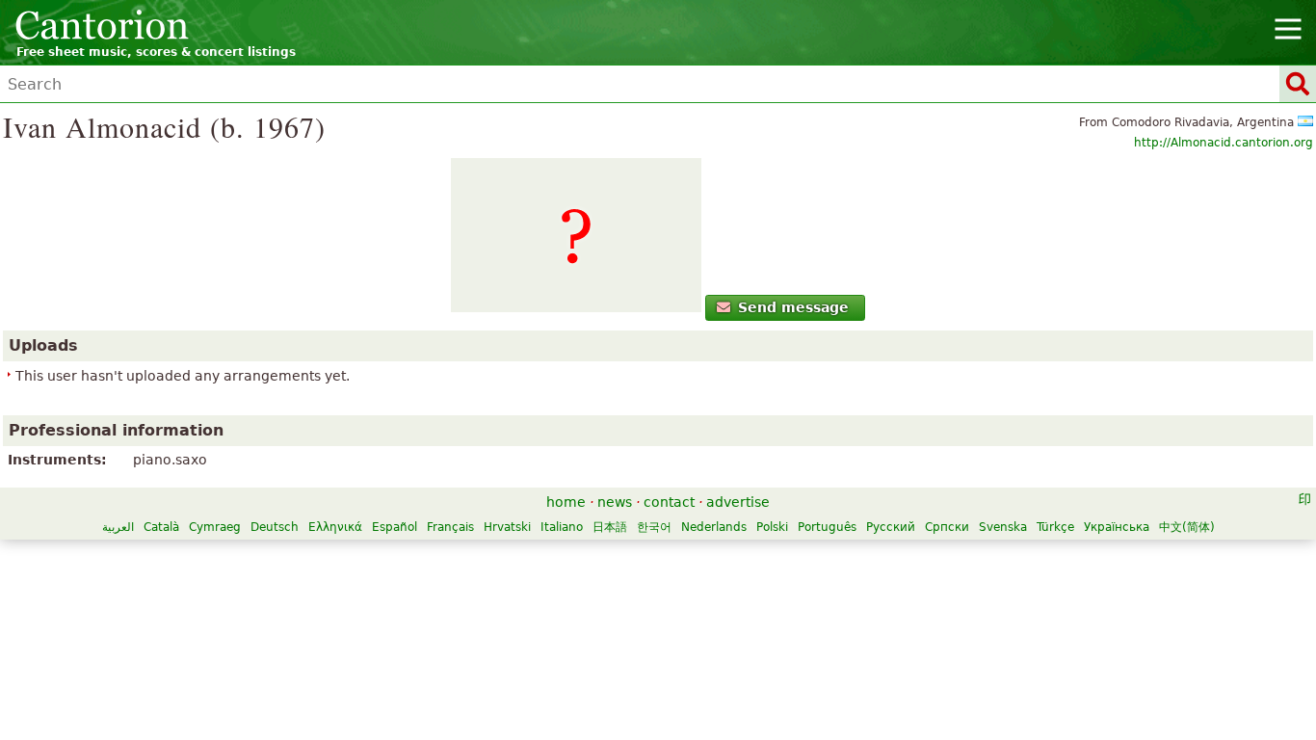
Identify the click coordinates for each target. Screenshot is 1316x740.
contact (669, 502)
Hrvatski (507, 527)
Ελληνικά (335, 527)
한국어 (654, 527)
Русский (890, 527)
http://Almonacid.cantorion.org (1223, 142)
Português (827, 527)
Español (394, 527)
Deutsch (274, 527)
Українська (1116, 527)
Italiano (561, 527)
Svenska (1003, 527)
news (614, 502)
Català (161, 527)
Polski (772, 527)
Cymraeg (215, 527)
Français (450, 527)
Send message (793, 307)
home (566, 502)
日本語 (609, 527)
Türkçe (1055, 527)
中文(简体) (1187, 527)
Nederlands (714, 527)
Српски (947, 527)
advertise (738, 502)
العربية (118, 527)
